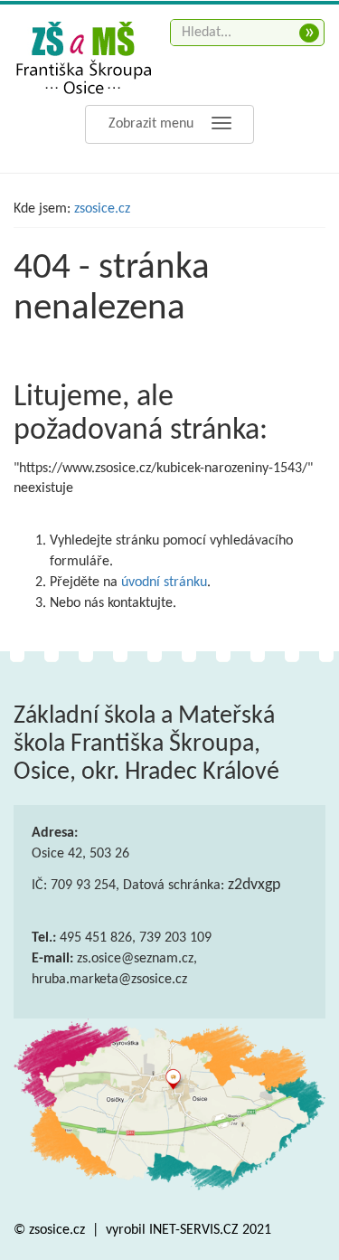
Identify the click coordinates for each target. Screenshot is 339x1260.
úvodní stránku (164, 582)
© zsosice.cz (51, 1230)
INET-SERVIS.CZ (194, 1230)
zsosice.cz (102, 209)
